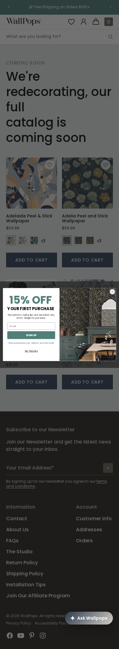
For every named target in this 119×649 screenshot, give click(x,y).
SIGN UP (31, 335)
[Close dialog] (112, 291)
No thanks (31, 351)
